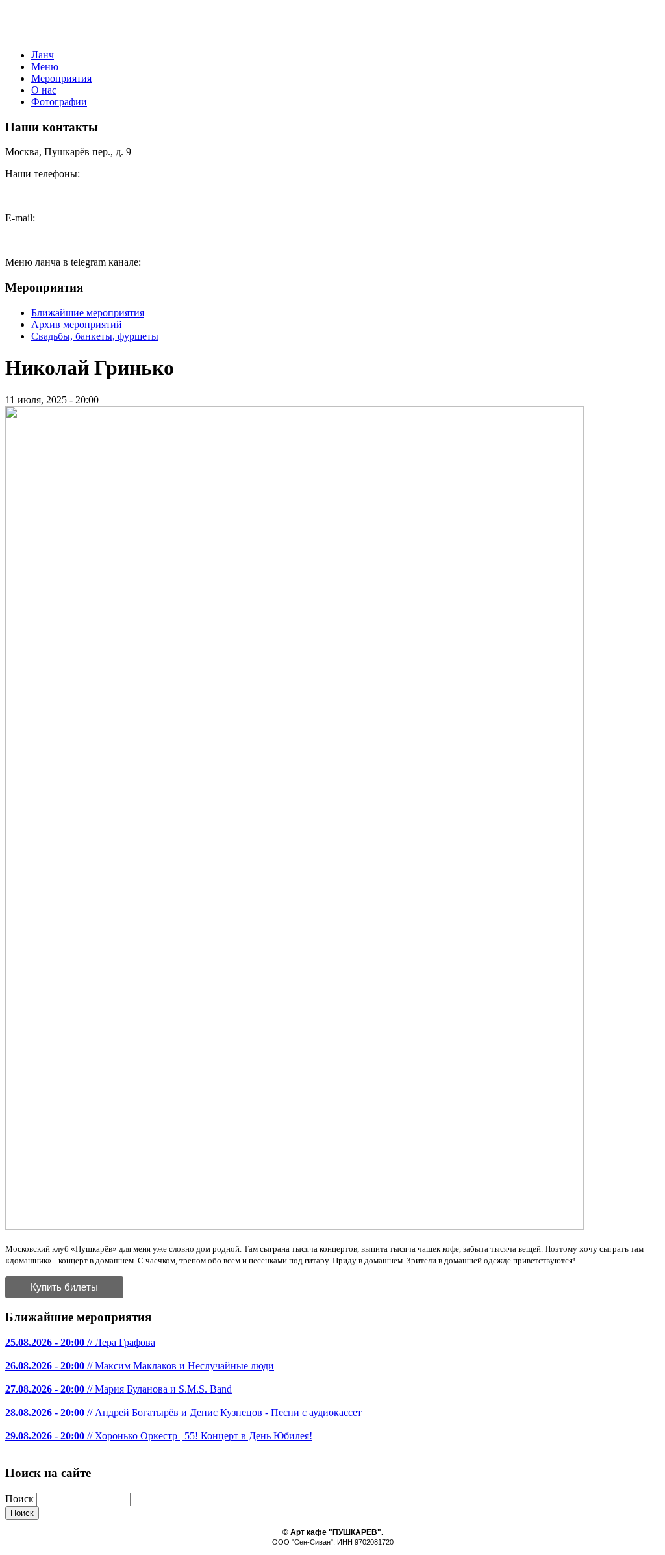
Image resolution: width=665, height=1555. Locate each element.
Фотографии (59, 101)
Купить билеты (64, 1287)
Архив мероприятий (76, 324)
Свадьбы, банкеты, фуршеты (94, 336)
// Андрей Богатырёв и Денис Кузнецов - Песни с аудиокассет (183, 1412)
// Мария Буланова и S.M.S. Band (118, 1389)
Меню (44, 66)
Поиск (20, 1498)
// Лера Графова (80, 1342)
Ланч (42, 54)
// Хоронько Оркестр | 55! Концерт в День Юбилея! (158, 1435)
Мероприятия (61, 78)
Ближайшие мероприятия (87, 312)
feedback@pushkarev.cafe (59, 240)
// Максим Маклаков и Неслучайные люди (139, 1365)
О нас (43, 89)
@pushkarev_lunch (183, 262)
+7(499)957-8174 (41, 195)
